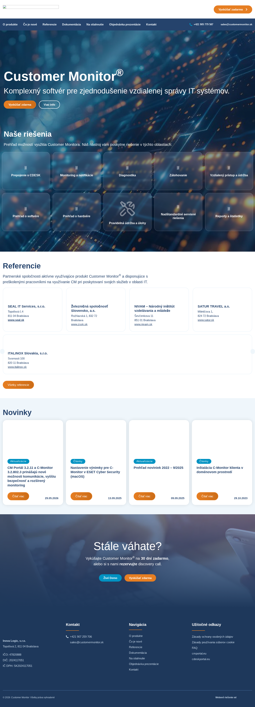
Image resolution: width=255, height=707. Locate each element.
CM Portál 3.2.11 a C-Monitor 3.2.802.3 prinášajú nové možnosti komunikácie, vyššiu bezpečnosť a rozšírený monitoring (31, 476)
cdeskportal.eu (201, 659)
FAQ (195, 647)
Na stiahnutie (95, 24)
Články (78, 461)
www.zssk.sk (79, 324)
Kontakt (151, 24)
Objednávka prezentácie (125, 24)
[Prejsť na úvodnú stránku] (31, 627)
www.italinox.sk (17, 366)
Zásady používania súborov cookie (213, 642)
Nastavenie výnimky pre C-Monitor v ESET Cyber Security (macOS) (95, 472)
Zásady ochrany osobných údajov (212, 636)
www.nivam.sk (143, 324)
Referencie (50, 24)
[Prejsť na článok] (33, 437)
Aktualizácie (18, 461)
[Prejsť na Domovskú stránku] (31, 9)
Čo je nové (30, 24)
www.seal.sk (16, 320)
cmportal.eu (199, 653)
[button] (2, 351)
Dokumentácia (71, 24)
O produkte (10, 24)
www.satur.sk (206, 320)
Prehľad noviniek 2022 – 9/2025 (158, 468)
